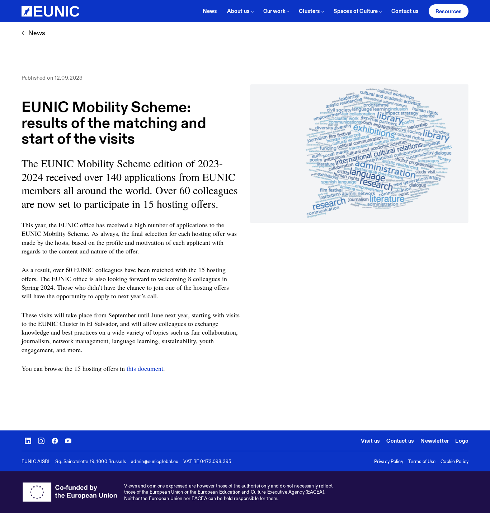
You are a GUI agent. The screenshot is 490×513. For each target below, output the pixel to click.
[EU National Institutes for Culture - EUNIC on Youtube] (68, 440)
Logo (461, 440)
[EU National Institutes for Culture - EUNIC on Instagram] (41, 440)
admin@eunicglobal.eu (155, 461)
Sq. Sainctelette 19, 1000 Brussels (90, 461)
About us (238, 11)
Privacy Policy (388, 461)
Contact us (405, 11)
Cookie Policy (454, 461)
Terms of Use (422, 461)
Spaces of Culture (356, 11)
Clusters (309, 11)
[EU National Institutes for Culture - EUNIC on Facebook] (54, 440)
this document (145, 368)
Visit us (370, 440)
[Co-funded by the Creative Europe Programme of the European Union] (73, 492)
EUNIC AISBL (36, 461)
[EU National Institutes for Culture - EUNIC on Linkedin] (28, 440)
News (210, 11)
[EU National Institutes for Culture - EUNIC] (51, 11)
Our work (274, 11)
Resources (448, 11)
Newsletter (434, 440)
